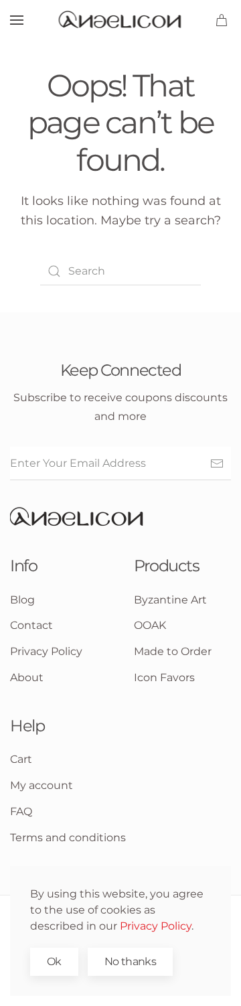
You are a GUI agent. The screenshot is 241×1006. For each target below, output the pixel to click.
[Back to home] (121, 20)
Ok (54, 961)
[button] (16, 20)
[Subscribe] (217, 463)
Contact (31, 625)
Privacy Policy (155, 926)
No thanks (130, 961)
